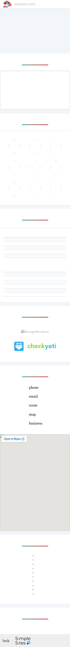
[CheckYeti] (35, 346)
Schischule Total (25, 4)
